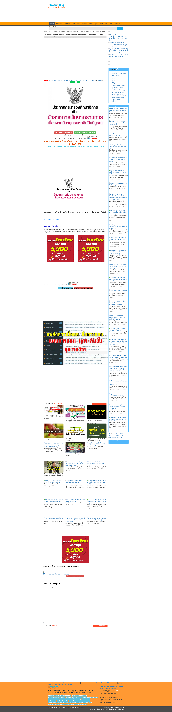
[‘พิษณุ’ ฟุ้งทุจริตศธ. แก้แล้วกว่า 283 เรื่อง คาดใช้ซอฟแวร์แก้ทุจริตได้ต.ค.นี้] (96, 431)
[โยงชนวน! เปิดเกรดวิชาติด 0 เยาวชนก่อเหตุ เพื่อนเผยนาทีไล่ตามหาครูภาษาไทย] (118, 123)
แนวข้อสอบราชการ (117, 84)
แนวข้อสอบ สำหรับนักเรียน (119, 85)
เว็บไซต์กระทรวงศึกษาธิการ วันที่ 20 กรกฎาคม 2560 (58, 222)
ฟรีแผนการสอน (76, 23)
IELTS (72, 80)
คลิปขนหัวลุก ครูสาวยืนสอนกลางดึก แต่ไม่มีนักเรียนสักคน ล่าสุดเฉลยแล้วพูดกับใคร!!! (118, 387)
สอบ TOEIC (86, 80)
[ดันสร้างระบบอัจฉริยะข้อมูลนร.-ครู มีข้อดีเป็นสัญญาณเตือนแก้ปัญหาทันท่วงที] (96, 463)
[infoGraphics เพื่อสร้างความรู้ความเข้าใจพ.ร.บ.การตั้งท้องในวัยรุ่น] (96, 519)
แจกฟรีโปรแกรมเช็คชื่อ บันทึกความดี (85, 132)
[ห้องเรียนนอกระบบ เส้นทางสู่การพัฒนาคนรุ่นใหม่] (75, 447)
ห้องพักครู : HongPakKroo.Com (117, 707)
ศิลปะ (73, 697)
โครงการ (114, 80)
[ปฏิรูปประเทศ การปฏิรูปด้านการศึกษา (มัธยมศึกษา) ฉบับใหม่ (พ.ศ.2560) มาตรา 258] (75, 482)
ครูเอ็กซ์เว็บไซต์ (111, 702)
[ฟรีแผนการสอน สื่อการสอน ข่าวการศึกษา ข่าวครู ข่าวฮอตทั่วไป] (56, 5)
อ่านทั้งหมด (103, 403)
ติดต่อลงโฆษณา (83, 704)
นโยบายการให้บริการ (75, 704)
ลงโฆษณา (114, 101)
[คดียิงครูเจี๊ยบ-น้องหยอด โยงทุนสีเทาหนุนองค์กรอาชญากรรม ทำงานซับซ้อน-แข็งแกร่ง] (118, 419)
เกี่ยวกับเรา (67, 704)
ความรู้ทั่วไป (81, 702)
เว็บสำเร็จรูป (99, 709)
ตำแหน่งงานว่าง (58, 695)
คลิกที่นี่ (110, 699)
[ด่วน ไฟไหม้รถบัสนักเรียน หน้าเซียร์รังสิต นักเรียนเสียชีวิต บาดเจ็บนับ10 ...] (118, 172)
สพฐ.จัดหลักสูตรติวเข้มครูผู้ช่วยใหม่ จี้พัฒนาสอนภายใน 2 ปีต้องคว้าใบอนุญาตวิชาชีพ (75, 525)
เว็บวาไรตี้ (118, 709)
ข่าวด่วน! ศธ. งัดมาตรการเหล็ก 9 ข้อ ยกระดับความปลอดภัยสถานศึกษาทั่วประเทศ (118, 115)
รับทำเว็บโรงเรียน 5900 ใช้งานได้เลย (57, 80)
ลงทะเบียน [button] (117, 23)
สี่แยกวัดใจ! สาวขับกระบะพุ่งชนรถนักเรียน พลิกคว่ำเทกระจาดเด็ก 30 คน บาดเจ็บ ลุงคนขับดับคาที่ (118, 373)
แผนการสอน (115, 72)
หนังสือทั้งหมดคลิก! (102, 625)
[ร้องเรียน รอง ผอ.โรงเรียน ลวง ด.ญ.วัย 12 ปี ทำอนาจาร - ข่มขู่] (118, 329)
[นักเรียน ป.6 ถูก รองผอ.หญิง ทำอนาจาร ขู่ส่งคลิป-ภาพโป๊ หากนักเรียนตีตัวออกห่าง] (118, 317)
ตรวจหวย (57, 704)
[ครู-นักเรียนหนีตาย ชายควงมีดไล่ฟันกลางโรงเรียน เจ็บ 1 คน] (118, 394)
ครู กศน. (96, 23)
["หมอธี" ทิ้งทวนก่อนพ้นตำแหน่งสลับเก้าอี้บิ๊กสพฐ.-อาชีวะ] (75, 500)
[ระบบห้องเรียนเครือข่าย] (119, 437)
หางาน (90, 702)
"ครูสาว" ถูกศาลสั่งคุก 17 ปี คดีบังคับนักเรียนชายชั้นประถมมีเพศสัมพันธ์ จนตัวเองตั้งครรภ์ (118, 308)
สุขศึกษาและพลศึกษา (86, 700)
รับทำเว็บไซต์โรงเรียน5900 (109, 709)
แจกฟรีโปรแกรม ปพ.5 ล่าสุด (66, 288)
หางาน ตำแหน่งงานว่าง (118, 94)
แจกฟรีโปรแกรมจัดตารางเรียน (64, 132)
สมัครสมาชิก (68, 685)
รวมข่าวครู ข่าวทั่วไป (67, 695)
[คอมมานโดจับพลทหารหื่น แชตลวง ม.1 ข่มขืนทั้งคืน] (118, 291)
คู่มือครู (91, 23)
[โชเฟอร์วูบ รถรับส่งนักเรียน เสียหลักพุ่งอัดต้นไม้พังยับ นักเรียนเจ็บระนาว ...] (118, 146)
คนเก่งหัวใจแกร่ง (61, 702)
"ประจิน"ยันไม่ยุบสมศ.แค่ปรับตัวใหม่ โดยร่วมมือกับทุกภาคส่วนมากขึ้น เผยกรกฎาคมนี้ (96, 506)
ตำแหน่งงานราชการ (75, 683)
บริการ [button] (110, 23)
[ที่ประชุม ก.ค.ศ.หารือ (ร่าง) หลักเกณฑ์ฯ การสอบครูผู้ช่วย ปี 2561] (53, 481)
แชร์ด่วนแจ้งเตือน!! (73, 702)
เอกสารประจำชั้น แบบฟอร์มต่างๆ (74, 699)
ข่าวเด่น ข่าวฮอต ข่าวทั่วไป (119, 91)
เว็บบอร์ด (61, 704)
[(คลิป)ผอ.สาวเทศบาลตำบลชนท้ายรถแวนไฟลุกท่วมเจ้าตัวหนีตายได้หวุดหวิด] (118, 279)
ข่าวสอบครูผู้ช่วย (116, 89)
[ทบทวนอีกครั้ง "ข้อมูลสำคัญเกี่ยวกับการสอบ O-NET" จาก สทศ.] (75, 412)
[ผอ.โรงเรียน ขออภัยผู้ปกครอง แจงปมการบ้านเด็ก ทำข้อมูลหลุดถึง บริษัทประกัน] (118, 406)
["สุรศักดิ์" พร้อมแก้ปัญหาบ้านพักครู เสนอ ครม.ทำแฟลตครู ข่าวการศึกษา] (118, 239)
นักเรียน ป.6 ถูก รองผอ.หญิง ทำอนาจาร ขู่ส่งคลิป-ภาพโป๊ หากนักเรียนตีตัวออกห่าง (118, 322)
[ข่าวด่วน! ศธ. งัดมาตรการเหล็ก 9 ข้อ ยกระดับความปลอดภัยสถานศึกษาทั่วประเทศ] (118, 110)
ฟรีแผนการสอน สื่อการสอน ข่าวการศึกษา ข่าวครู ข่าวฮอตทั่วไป (111, 687)
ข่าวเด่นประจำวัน (52, 685)
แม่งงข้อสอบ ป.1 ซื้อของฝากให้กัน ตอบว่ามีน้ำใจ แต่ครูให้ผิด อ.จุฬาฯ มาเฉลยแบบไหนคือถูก (118, 257)
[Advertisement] (95, 11)
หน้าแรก (52, 23)
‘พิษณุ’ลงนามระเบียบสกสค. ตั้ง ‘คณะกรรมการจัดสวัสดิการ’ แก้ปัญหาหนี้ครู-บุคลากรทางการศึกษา (53, 450)
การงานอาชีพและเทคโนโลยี (74, 700)
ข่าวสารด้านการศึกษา (117, 87)
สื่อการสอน (84, 23)
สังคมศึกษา (89, 697)
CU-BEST (93, 80)
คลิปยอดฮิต (74, 695)
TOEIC (122, 435)
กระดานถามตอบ (85, 683)
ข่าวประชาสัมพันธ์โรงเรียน (53, 697)
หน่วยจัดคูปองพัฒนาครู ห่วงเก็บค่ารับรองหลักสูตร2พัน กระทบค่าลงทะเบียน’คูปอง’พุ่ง (53, 506)
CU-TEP (99, 80)
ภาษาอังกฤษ (83, 697)
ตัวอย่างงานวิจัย (116, 75)
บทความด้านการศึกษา (118, 92)
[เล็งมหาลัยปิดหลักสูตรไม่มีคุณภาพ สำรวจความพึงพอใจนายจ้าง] (75, 431)
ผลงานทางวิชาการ (95, 683)
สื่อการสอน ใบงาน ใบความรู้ (119, 73)
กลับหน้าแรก (93, 709)
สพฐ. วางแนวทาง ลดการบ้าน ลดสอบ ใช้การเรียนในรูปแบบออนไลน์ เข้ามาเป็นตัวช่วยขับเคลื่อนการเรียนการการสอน (53, 475)
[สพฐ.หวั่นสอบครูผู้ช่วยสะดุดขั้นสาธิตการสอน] (53, 519)
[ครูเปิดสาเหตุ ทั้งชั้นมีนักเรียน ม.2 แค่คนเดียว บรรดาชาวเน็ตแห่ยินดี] (118, 356)
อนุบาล (67, 702)
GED (68, 80)
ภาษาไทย (77, 697)
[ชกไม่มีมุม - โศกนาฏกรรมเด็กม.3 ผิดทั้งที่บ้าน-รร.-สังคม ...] (118, 135)
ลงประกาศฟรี (61, 685)
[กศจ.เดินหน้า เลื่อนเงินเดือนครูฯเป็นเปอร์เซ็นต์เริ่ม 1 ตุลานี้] (96, 444)
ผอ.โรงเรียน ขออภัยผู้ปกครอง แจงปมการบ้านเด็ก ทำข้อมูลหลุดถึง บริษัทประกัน (117, 411)
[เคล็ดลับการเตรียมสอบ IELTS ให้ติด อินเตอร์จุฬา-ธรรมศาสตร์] (118, 184)
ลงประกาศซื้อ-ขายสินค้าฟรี (119, 96)
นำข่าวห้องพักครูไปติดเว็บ (106, 690)
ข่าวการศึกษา (53, 31)
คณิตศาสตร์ (68, 697)
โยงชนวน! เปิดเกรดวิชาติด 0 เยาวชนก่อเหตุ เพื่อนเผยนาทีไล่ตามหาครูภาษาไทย (118, 128)
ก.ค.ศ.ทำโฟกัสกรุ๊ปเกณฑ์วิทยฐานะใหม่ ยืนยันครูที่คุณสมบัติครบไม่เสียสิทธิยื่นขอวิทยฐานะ (75, 468)
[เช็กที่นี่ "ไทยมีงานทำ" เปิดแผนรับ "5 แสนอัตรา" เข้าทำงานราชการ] (119, 56)
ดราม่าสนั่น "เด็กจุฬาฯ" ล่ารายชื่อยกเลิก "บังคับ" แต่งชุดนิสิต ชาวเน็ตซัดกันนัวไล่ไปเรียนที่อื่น (53, 417)
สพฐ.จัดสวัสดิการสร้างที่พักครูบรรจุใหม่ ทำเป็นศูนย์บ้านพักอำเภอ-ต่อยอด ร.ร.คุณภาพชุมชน (118, 217)
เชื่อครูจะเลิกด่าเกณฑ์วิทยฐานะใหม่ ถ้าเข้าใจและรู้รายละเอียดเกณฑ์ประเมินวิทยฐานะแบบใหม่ (96, 421)
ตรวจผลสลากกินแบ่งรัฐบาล (119, 97)
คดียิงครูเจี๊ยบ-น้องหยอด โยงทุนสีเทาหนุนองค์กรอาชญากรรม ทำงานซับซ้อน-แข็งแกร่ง (117, 424)
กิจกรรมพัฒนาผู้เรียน (52, 702)
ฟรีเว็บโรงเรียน (103, 23)
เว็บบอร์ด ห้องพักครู (117, 99)
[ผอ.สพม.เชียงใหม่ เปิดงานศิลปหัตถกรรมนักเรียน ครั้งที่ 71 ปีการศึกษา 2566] (118, 266)
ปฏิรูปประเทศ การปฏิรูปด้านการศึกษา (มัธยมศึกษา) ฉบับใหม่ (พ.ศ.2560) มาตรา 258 (75, 487)
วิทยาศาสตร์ (62, 697)
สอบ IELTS (78, 80)
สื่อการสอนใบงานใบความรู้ (53, 699)
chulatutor (115, 433)
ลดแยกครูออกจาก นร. (49, 439)
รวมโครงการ (114, 683)
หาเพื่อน (86, 702)
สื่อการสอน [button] (67, 23)
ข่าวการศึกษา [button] (59, 23)
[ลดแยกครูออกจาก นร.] (53, 431)
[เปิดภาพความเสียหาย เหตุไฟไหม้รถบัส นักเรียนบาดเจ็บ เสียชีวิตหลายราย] (118, 159)
